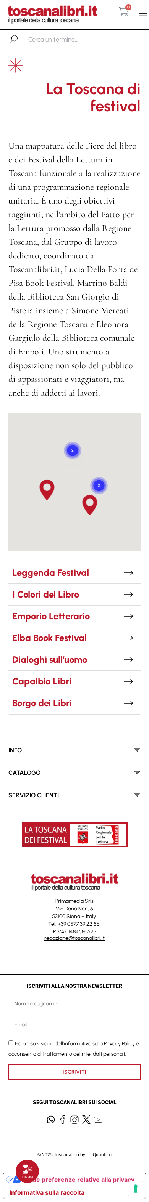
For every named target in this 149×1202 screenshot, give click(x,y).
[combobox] (68, 40)
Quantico (102, 1154)
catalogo (24, 772)
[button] (142, 13)
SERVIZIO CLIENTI (33, 795)
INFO (15, 750)
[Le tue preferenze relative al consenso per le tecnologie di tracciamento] (135, 1188)
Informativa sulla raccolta (47, 1192)
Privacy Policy (119, 1043)
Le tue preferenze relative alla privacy (77, 1179)
